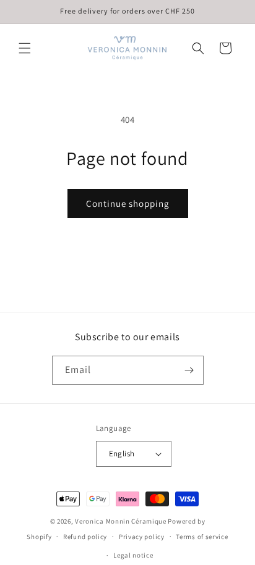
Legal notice (133, 555)
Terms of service (202, 536)
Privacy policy (142, 536)
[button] (24, 48)
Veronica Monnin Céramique (121, 521)
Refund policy (85, 536)
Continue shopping (128, 203)
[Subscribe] (189, 370)
